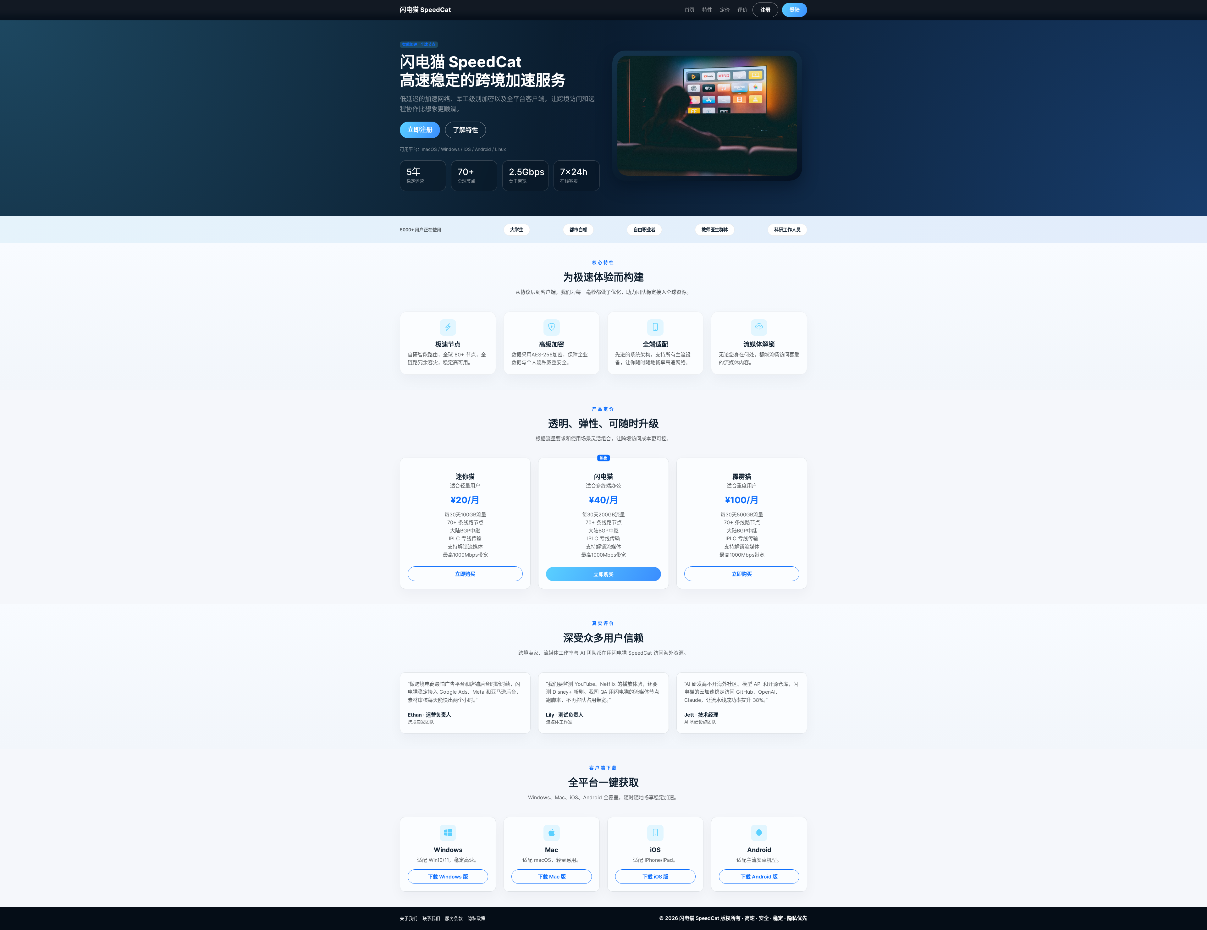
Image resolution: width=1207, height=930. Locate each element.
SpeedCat (707, 918)
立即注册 (420, 130)
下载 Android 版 (759, 876)
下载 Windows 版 (448, 876)
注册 (765, 10)
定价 (725, 10)
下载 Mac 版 (552, 876)
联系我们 (431, 918)
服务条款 (454, 918)
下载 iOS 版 (655, 876)
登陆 (795, 10)
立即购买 (465, 574)
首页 (690, 10)
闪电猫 (686, 918)
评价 (742, 10)
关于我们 (408, 918)
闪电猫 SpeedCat (425, 10)
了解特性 (465, 130)
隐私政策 (476, 918)
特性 (707, 10)
